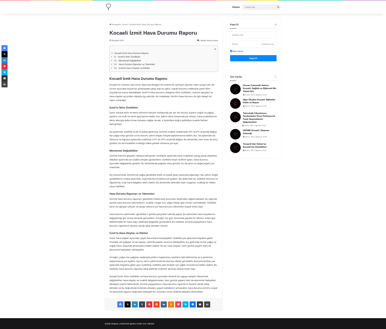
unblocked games (127, 323)
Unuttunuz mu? (267, 44)
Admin (247, 95)
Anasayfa (115, 24)
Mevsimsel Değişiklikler (130, 60)
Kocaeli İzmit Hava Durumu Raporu (131, 53)
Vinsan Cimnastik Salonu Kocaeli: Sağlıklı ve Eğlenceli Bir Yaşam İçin (259, 88)
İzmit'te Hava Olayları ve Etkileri (134, 68)
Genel (125, 24)
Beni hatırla (237, 51)
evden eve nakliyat (145, 323)
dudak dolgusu (112, 323)
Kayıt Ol (253, 58)
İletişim (236, 7)
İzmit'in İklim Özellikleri (129, 56)
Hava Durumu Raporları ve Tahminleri (137, 64)
